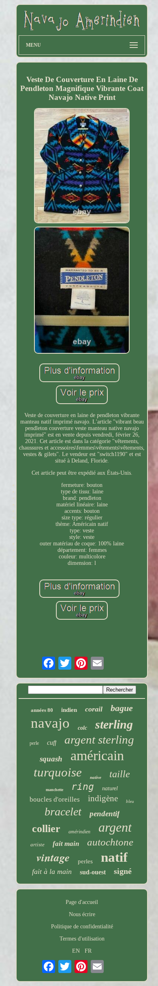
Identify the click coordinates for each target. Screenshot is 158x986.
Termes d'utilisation (82, 939)
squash (51, 759)
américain (97, 755)
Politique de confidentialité (82, 926)
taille (119, 774)
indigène (103, 798)
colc (82, 728)
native (95, 777)
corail (93, 709)
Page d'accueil (82, 902)
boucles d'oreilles (55, 799)
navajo (50, 723)
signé (123, 871)
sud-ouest (93, 872)
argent (115, 827)
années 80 (42, 710)
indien (69, 710)
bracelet (63, 811)
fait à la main (52, 871)
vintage (53, 857)
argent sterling (99, 739)
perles (85, 861)
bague (122, 708)
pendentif (105, 813)
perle (34, 743)
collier (46, 829)
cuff (51, 742)
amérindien (79, 832)
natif (114, 857)
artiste (37, 844)
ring (82, 786)
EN (76, 951)
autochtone (110, 842)
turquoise (58, 772)
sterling (114, 724)
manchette (54, 789)
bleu (130, 801)
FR (88, 951)
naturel (110, 788)
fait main (66, 844)
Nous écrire (82, 914)
